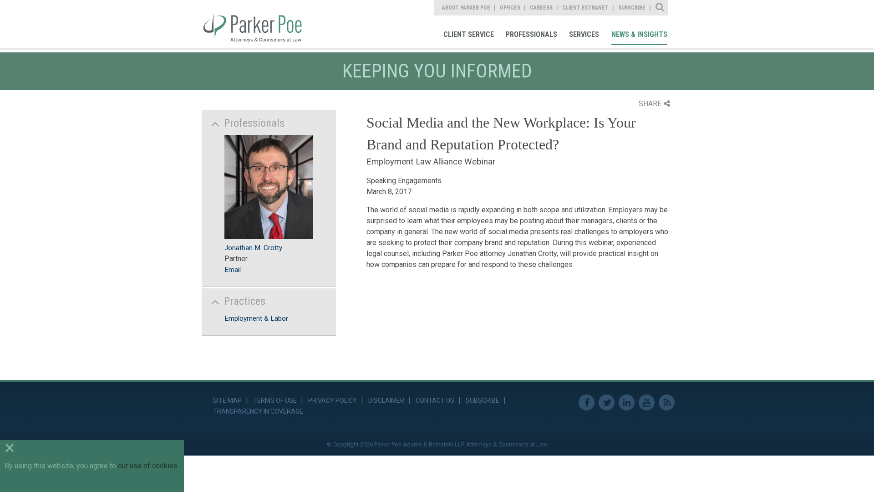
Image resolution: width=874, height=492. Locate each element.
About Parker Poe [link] (466, 8)
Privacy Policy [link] (332, 400)
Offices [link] (510, 8)
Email (232, 270)
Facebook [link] (587, 402)
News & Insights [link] (639, 34)
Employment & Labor (256, 318)
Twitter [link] (607, 402)
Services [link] (584, 34)
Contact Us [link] (435, 400)
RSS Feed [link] (667, 402)
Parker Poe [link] (258, 24)
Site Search (660, 7)
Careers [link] (541, 8)
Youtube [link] (647, 402)
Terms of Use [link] (275, 400)
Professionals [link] (531, 34)
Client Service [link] (468, 34)
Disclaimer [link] (386, 400)
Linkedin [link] (627, 402)
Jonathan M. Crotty (253, 248)
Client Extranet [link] (585, 8)
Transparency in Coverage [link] (258, 411)
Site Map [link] (227, 400)
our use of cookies (148, 465)
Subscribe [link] (631, 8)
